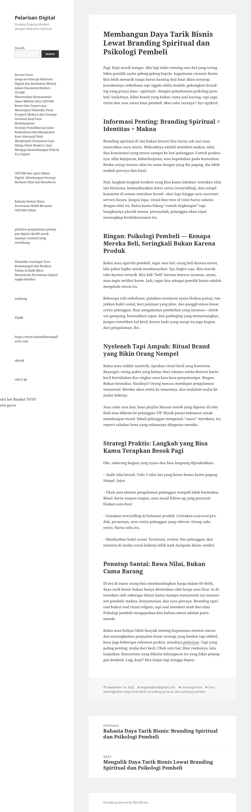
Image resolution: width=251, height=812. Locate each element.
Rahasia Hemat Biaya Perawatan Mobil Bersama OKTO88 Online (33, 205)
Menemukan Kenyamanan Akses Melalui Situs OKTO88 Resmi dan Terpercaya (34, 101)
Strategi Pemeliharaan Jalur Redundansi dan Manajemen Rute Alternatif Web (35, 132)
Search (20, 48)
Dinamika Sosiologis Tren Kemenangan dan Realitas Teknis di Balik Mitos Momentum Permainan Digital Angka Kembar (36, 270)
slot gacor (8, 405)
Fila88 (19, 318)
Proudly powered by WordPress (125, 802)
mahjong (21, 299)
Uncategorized (192, 687)
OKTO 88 (21, 380)
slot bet (6, 399)
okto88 (19, 361)
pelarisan (191, 642)
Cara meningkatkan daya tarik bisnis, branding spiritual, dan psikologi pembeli (159, 689)
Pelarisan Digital (35, 17)
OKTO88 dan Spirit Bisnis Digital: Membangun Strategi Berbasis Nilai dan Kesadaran (35, 177)
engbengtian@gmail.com (157, 687)
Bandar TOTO (24, 399)
